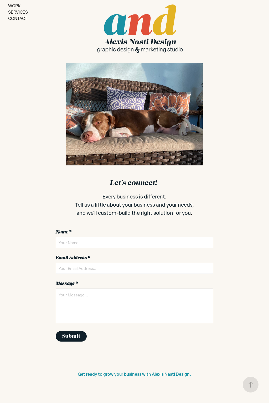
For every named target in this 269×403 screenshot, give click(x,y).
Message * (67, 284)
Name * (63, 232)
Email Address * (73, 258)
